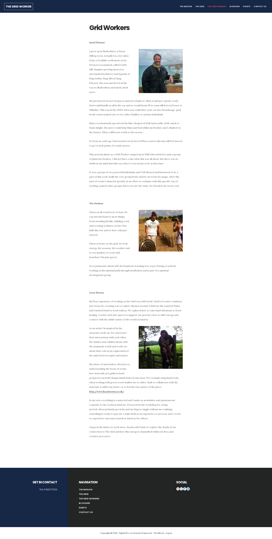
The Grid (84, 494)
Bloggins (84, 503)
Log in (169, 533)
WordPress (159, 533)
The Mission (86, 489)
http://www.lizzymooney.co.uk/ (106, 391)
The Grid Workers (89, 498)
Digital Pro (124, 533)
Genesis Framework (142, 533)
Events (83, 507)
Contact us (86, 512)
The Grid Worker (18, 6)
